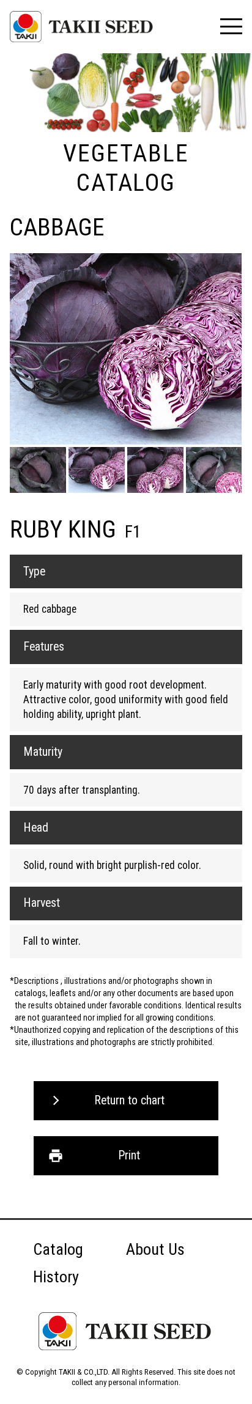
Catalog (58, 1249)
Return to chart (129, 1100)
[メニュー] (231, 26)
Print (129, 1155)
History (56, 1277)
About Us (155, 1249)
